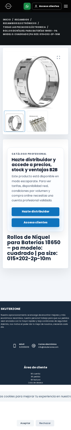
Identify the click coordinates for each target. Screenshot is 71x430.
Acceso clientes (36, 222)
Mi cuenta (35, 373)
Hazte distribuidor (35, 211)
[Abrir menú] (65, 6)
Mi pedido (35, 376)
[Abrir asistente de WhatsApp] (27, 6)
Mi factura (35, 379)
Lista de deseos (35, 382)
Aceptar (25, 423)
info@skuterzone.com (48, 347)
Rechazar (45, 423)
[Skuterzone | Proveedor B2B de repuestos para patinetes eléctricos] (8, 6)
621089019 (24, 347)
